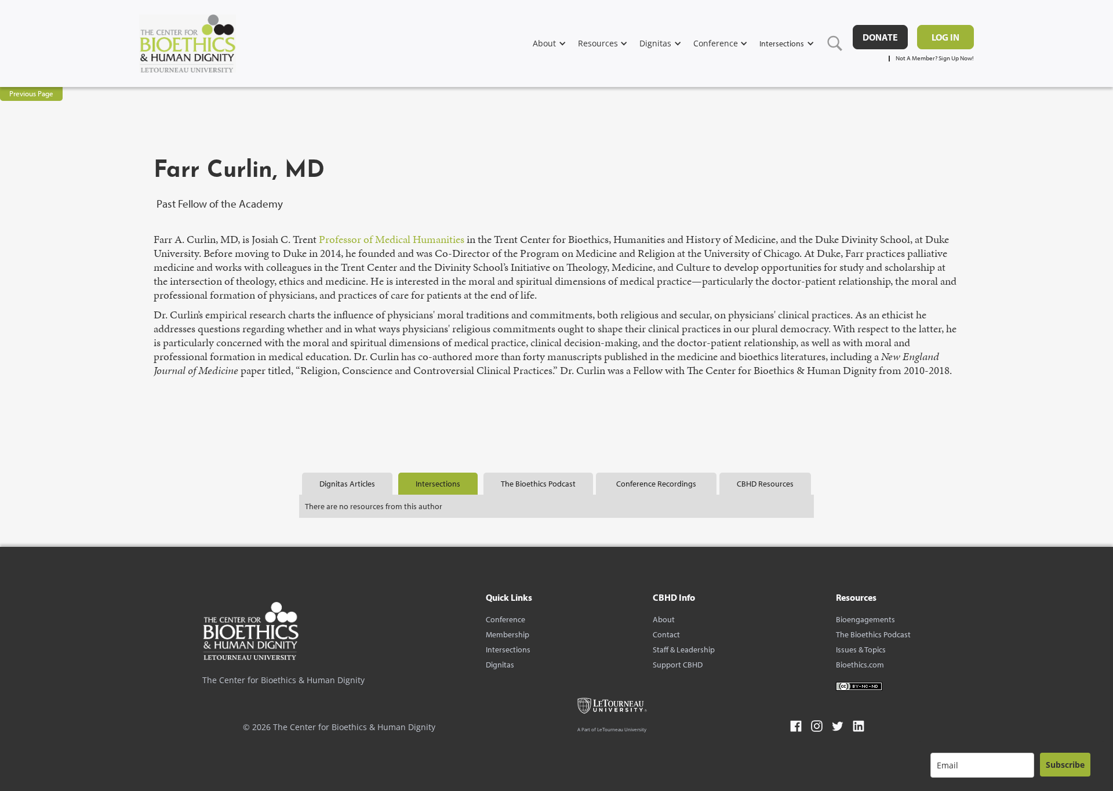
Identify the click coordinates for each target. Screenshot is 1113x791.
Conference (505, 619)
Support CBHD (678, 664)
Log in (945, 37)
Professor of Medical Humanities (391, 239)
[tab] (347, 484)
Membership (507, 634)
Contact (666, 634)
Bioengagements (865, 619)
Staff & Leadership (684, 649)
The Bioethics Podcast (873, 634)
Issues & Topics (861, 649)
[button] (555, 43)
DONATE (880, 37)
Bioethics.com (860, 664)
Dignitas (500, 664)
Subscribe (1065, 764)
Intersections (508, 649)
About (664, 619)
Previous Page (31, 93)
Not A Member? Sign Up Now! (935, 58)
